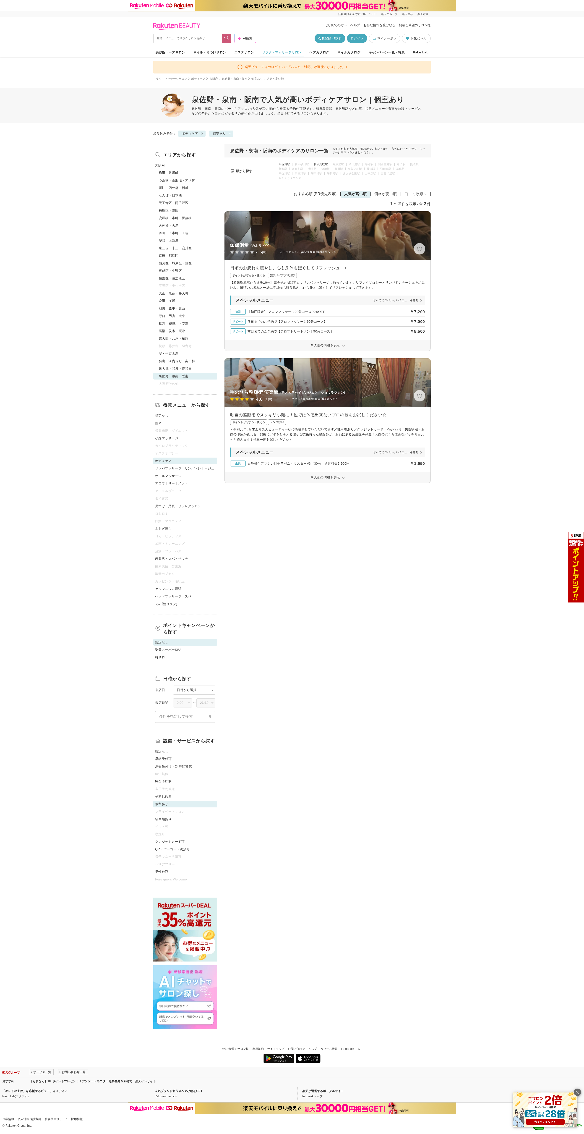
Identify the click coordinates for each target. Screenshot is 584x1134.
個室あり (257, 78)
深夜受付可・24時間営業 (173, 766)
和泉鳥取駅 (321, 164)
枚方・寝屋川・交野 (173, 323)
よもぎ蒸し (163, 528)
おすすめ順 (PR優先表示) (315, 194)
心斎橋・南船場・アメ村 (177, 180)
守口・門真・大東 (172, 316)
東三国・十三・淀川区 (175, 248)
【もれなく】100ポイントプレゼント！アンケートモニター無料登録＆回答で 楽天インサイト (93, 1081)
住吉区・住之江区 (172, 278)
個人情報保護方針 (29, 1119)
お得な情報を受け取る (379, 25)
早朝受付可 (163, 759)
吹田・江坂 (167, 301)
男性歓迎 (161, 872)
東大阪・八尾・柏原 (173, 338)
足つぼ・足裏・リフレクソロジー (179, 506)
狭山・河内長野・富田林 (177, 361)
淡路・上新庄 (169, 240)
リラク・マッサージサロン (282, 52)
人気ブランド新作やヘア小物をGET (178, 1091)
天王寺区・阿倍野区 (173, 203)
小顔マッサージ (166, 438)
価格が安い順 (385, 194)
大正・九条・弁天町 (173, 293)
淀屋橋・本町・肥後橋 (175, 218)
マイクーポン (386, 38)
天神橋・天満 (169, 225)
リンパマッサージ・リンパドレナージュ (184, 468)
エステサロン (244, 52)
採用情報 (77, 1119)
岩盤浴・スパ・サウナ (171, 558)
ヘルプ (355, 25)
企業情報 (8, 1119)
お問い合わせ (296, 1048)
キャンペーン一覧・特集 (387, 52)
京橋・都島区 (169, 255)
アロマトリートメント (171, 483)
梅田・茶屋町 (169, 173)
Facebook (347, 1048)
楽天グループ (389, 14)
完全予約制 (163, 781)
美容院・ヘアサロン (170, 52)
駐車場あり (163, 819)
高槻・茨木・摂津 (172, 331)
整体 (158, 423)
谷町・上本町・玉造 (173, 233)
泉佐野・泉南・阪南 (234, 78)
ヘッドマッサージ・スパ (173, 596)
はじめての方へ (336, 25)
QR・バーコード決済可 (172, 849)
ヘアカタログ (319, 52)
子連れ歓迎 (163, 796)
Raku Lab (420, 52)
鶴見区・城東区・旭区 (175, 263)
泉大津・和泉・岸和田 (175, 368)
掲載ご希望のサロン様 (415, 25)
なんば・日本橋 (170, 195)
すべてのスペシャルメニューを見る (395, 300)
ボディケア (198, 78)
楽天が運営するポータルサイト (323, 1091)
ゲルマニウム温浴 (168, 589)
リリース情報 (329, 1048)
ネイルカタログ (348, 52)
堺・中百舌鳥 (169, 353)
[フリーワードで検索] (226, 38)
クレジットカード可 (170, 841)
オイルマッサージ (168, 476)
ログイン (357, 38)
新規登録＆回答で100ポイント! (357, 14)
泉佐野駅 (284, 164)
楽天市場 (422, 14)
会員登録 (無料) (330, 38)
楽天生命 (407, 14)
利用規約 (258, 1048)
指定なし (161, 415)
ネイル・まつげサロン (209, 52)
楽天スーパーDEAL (169, 650)
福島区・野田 (169, 210)
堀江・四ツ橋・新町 (173, 188)
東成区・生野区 (170, 270)
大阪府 (213, 78)
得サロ (160, 657)
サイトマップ (275, 1048)
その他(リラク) (166, 604)
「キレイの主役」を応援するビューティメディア (35, 1091)
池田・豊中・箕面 (172, 308)
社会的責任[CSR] (56, 1119)
